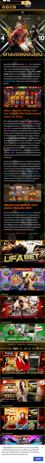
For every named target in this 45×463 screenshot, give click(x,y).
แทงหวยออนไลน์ (7, 406)
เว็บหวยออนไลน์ (7, 433)
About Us (21, 344)
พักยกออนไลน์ (7, 322)
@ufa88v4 (34, 233)
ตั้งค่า (26, 454)
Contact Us (12, 344)
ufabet (4, 266)
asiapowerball (7, 378)
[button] (22, 12)
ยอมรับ (38, 459)
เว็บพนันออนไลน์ (28, 123)
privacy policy (32, 344)
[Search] (25, 2)
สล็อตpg (5, 294)
